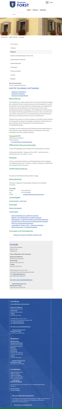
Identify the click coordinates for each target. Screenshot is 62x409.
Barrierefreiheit (14, 388)
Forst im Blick (13, 37)
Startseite (4, 37)
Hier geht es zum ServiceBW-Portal (23, 405)
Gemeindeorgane (15, 63)
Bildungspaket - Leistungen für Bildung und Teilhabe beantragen (29, 219)
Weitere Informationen (15, 208)
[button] (49, 2)
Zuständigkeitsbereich (19, 274)
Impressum (35, 10)
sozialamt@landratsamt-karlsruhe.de (33, 194)
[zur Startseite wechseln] (23, 7)
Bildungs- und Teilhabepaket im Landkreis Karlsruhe (26, 217)
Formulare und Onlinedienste (19, 95)
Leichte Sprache (15, 390)
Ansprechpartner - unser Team (17, 201)
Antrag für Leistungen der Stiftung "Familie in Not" (27, 235)
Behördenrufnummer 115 (19, 283)
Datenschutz (43, 10)
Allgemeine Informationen (18, 92)
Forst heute (14, 44)
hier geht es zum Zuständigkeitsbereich (21, 280)
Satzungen (13, 67)
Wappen (13, 79)
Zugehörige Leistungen (18, 93)
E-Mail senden (16, 380)
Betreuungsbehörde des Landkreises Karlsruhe (25, 215)
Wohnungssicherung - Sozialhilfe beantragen (24, 227)
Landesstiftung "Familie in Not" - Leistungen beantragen (27, 225)
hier (37, 176)
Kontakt (29, 10)
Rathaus (21, 37)
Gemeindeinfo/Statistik (17, 59)
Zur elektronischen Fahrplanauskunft (21, 142)
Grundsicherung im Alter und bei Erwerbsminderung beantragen (29, 221)
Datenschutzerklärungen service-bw (21, 56)
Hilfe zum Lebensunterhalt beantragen (22, 223)
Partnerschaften (15, 71)
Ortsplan (13, 48)
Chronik (12, 75)
